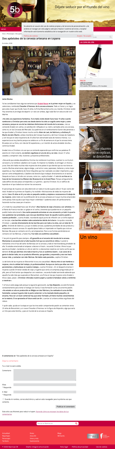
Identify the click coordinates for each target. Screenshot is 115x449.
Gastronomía (34, 441)
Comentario (6, 370)
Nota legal (64, 446)
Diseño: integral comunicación (37, 446)
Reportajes (6, 436)
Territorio (5, 441)
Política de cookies (31, 35)
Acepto (79, 35)
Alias (4, 384)
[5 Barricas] (15, 10)
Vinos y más (34, 438)
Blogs (59, 433)
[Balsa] (96, 61)
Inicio (4, 34)
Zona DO (33, 436)
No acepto (87, 35)
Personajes (10, 34)
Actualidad (6, 433)
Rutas (32, 433)
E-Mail (4, 392)
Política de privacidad (80, 446)
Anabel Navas (43, 103)
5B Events (61, 436)
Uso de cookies (101, 446)
